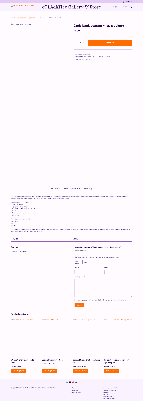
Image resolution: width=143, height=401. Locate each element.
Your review (80, 277)
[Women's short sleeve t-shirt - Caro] (25, 337)
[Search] (131, 7)
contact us (75, 390)
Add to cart (110, 43)
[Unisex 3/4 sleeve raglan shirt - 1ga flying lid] (118, 337)
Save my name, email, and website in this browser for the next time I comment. (103, 300)
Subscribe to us (76, 392)
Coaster (87, 57)
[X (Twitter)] (70, 382)
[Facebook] (67, 382)
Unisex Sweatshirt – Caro (52, 360)
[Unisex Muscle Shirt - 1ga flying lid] (87, 337)
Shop (115, 7)
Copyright (106, 394)
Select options (18, 371)
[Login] (123, 2)
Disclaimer (106, 392)
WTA (109, 57)
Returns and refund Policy (111, 388)
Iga (105, 57)
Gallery (124, 7)
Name (77, 267)
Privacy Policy (107, 396)
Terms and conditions (109, 390)
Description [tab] (55, 189)
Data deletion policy (109, 398)
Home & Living (97, 57)
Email (107, 267)
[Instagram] (73, 382)
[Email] (76, 382)
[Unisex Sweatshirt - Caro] (56, 337)
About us (74, 388)
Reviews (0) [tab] (88, 189)
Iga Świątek (83, 60)
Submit (79, 305)
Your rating (77, 262)
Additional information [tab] (71, 189)
